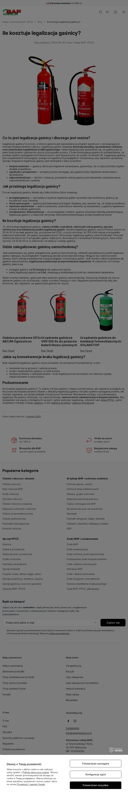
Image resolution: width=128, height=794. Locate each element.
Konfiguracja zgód (96, 774)
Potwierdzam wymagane (95, 763)
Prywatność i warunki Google (31, 784)
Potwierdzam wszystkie (95, 785)
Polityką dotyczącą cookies (35, 772)
